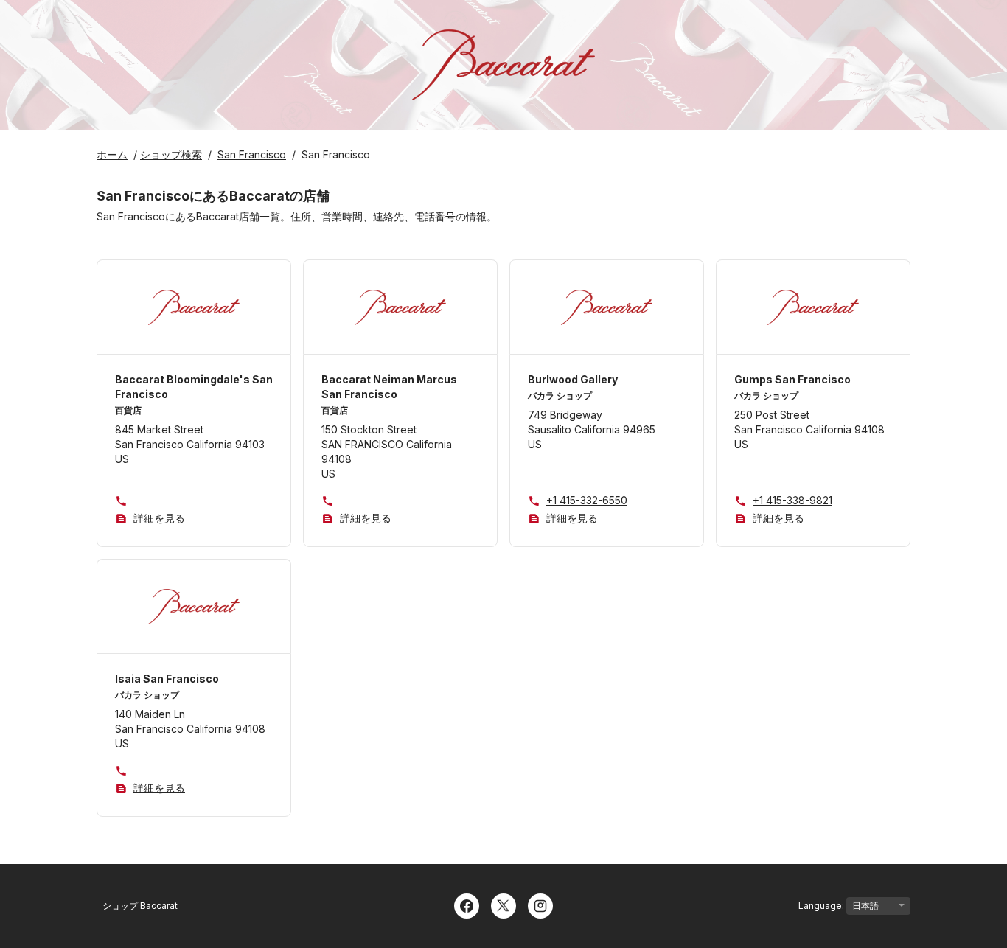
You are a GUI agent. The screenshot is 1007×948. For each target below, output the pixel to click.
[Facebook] (466, 904)
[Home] (503, 64)
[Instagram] (540, 904)
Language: (822, 905)
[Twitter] (503, 904)
